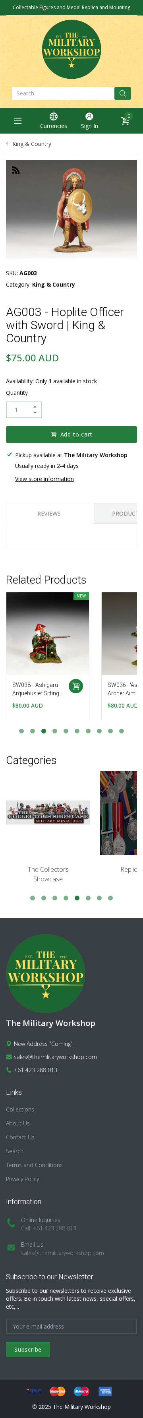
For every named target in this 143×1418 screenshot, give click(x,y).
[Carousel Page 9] (110, 731)
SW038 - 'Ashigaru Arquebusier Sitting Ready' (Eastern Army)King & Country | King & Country (35, 690)
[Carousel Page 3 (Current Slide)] (43, 731)
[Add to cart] (76, 686)
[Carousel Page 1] (21, 731)
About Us (18, 1123)
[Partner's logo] (48, 813)
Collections (20, 1109)
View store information (44, 479)
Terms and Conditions (34, 1165)
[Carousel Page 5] (66, 731)
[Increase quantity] (35, 407)
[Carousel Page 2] (32, 731)
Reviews (49, 513)
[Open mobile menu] (18, 121)
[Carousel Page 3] (54, 898)
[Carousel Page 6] (77, 731)
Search (14, 1151)
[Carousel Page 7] (88, 731)
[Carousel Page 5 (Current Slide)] (77, 898)
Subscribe (28, 1349)
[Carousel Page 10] (121, 731)
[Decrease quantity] (35, 413)
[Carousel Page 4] (54, 731)
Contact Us (20, 1137)
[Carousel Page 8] (99, 731)
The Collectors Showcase (48, 874)
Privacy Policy (22, 1179)
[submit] (122, 93)
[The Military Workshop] (71, 49)
